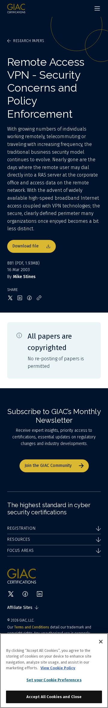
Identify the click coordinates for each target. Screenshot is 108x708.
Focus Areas (20, 550)
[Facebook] (25, 594)
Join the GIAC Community (48, 465)
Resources (18, 539)
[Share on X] (10, 298)
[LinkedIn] (39, 594)
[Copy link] (39, 298)
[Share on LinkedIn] (20, 298)
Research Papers (28, 41)
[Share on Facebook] (29, 298)
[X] (10, 594)
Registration (21, 528)
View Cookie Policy (57, 668)
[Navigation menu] (97, 8)
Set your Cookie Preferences (54, 680)
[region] (54, 670)
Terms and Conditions (31, 627)
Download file (25, 246)
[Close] (100, 641)
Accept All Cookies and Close (54, 696)
